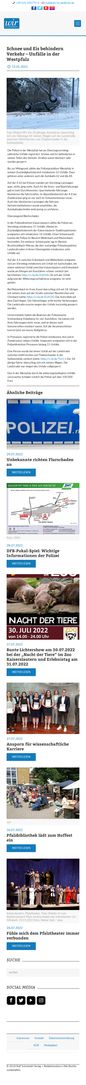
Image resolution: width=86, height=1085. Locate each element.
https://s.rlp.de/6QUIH (35, 275)
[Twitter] (39, 8)
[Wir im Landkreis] (11, 23)
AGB (36, 1045)
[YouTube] (46, 8)
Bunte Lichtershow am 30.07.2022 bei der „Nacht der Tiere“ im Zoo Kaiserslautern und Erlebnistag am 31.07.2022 (42, 657)
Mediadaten (50, 1045)
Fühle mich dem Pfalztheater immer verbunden (43, 935)
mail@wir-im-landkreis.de (59, 3)
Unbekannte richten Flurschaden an (40, 462)
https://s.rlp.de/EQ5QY (40, 297)
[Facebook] (33, 8)
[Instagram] (52, 8)
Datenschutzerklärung (61, 1038)
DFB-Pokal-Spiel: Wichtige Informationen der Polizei (33, 553)
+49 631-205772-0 (27, 3)
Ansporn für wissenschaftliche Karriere (38, 746)
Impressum (23, 1038)
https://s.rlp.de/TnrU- (53, 359)
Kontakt (39, 1038)
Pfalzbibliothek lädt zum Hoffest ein (39, 837)
